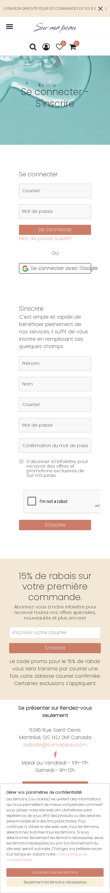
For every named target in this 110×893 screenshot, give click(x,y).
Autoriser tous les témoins (55, 872)
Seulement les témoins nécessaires (55, 882)
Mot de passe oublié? (45, 238)
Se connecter (55, 229)
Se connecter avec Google (60, 268)
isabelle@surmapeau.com (55, 744)
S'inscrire (55, 524)
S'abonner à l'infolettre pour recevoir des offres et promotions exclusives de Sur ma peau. (57, 468)
